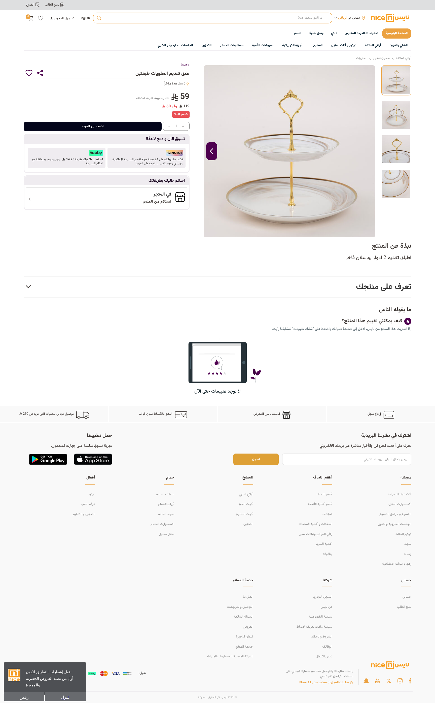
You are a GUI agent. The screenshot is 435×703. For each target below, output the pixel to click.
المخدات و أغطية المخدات (315, 524)
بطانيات (327, 554)
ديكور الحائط (403, 534)
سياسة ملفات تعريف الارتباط (314, 626)
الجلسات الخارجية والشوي (394, 524)
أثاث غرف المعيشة (399, 494)
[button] (146, 158)
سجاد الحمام (166, 514)
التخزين (248, 524)
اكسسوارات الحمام (162, 524)
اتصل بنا (248, 596)
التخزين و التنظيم (84, 514)
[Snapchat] (366, 680)
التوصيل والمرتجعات (240, 607)
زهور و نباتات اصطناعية (396, 563)
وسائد (407, 554)
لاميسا (185, 64)
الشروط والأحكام (321, 636)
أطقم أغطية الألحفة (320, 504)
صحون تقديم (381, 58)
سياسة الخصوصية (320, 616)
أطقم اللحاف (324, 494)
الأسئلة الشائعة (243, 616)
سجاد (407, 544)
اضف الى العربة (93, 126)
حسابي (407, 596)
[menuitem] (361, 33)
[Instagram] (400, 680)
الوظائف (327, 646)
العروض (248, 626)
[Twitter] (388, 680)
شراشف (327, 514)
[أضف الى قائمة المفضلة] (29, 73)
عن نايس (326, 607)
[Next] (211, 151)
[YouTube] (377, 680)
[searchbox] (212, 18)
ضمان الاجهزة (244, 636)
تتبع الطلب (404, 607)
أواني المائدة (403, 58)
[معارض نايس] (390, 18)
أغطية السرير (324, 544)
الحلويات (361, 58)
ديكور (91, 494)
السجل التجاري (322, 596)
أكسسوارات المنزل (399, 504)
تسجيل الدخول (64, 18)
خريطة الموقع (244, 646)
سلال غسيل (166, 534)
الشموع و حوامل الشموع (395, 514)
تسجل (256, 459)
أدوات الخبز (246, 504)
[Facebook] (410, 680)
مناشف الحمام (165, 494)
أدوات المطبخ (244, 514)
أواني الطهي (246, 494)
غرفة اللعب (88, 504)
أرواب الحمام (166, 504)
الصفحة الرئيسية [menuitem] (397, 33)
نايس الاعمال (324, 656)
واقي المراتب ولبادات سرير (315, 534)
